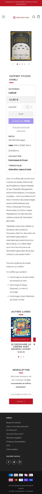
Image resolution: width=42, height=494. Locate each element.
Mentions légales (13, 438)
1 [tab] (18, 356)
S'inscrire (20, 401)
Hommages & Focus (18, 160)
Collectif (12, 93)
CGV (8, 445)
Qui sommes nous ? (15, 434)
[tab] (17, 64)
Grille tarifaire (12, 449)
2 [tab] (21, 356)
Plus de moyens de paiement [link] (21, 129)
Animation (13, 169)
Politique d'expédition (16, 441)
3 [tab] (23, 356)
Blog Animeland (13, 422)
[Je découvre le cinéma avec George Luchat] (21, 327)
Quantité (12, 107)
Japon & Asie (25, 169)
